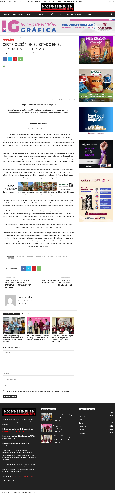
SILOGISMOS (30, 1)
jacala (50, 256)
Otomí (58, 256)
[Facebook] (106, 1)
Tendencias (47, 1)
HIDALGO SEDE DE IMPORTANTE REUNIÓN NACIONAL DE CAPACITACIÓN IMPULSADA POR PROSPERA (18, 283)
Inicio (22, 1)
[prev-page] (71, 314)
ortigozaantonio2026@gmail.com (13, 431)
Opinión (81, 423)
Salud (12, 40)
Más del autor (26, 314)
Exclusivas (82, 433)
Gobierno (20, 256)
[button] (111, 14)
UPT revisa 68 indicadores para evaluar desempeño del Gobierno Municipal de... (63, 438)
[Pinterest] (15, 59)
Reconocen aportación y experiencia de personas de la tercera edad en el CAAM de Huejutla (13, 338)
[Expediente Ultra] (57, 7)
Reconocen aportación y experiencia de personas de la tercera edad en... (64, 416)
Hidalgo (38, 1)
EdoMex (59, 1)
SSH (65, 256)
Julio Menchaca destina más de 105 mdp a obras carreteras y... (63, 427)
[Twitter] (113, 1)
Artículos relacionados (11, 314)
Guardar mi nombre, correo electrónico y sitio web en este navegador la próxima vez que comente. (37, 391)
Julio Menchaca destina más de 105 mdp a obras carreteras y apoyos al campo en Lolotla (38, 338)
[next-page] (73, 314)
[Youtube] (28, 304)
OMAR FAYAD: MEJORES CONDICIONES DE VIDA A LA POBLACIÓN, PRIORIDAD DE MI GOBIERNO (56, 282)
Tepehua (10, 258)
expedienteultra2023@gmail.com (22, 476)
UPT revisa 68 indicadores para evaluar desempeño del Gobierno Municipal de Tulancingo (63, 338)
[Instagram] (109, 1)
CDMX (80, 1)
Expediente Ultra (10, 53)
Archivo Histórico (70, 1)
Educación (82, 426)
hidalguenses (40, 256)
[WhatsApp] (20, 59)
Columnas (82, 416)
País (53, 1)
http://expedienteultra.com (25, 300)
